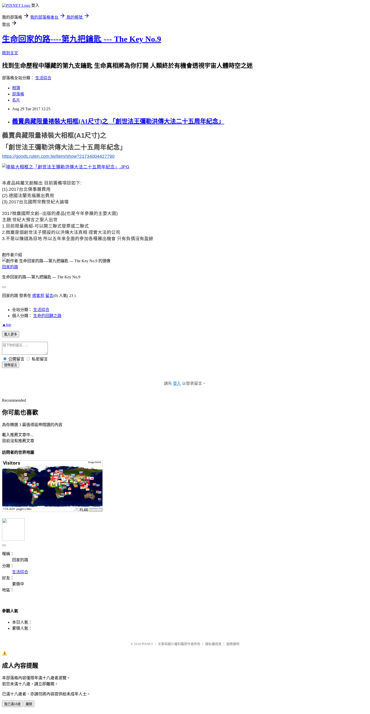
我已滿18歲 (12, 704)
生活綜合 (43, 78)
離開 (29, 704)
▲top (6, 324)
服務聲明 (232, 644)
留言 (49, 295)
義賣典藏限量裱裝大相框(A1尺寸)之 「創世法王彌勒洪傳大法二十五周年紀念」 (118, 121)
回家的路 (10, 267)
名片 (16, 100)
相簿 (16, 88)
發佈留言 (10, 365)
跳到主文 (10, 53)
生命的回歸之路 (47, 316)
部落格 (18, 94)
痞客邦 (38, 295)
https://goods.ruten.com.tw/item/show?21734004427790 (58, 156)
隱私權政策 (213, 644)
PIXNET (147, 644)
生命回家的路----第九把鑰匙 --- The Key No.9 (81, 39)
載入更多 (10, 334)
